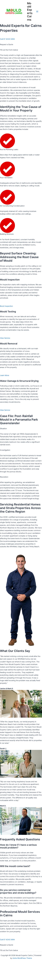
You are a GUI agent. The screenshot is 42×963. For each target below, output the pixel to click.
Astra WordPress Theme (22, 958)
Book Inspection (6, 306)
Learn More (4, 375)
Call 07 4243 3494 (7, 39)
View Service (5, 338)
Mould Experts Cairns (29, 11)
